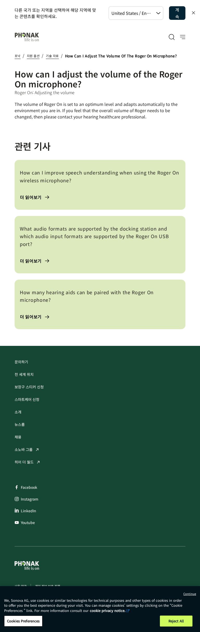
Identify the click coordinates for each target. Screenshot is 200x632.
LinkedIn (28, 510)
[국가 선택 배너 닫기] (193, 12)
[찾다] (171, 37)
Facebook (29, 487)
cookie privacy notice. (108, 610)
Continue (189, 594)
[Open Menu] (182, 37)
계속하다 (177, 13)
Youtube (28, 522)
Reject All (176, 620)
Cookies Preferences (23, 620)
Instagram (29, 499)
